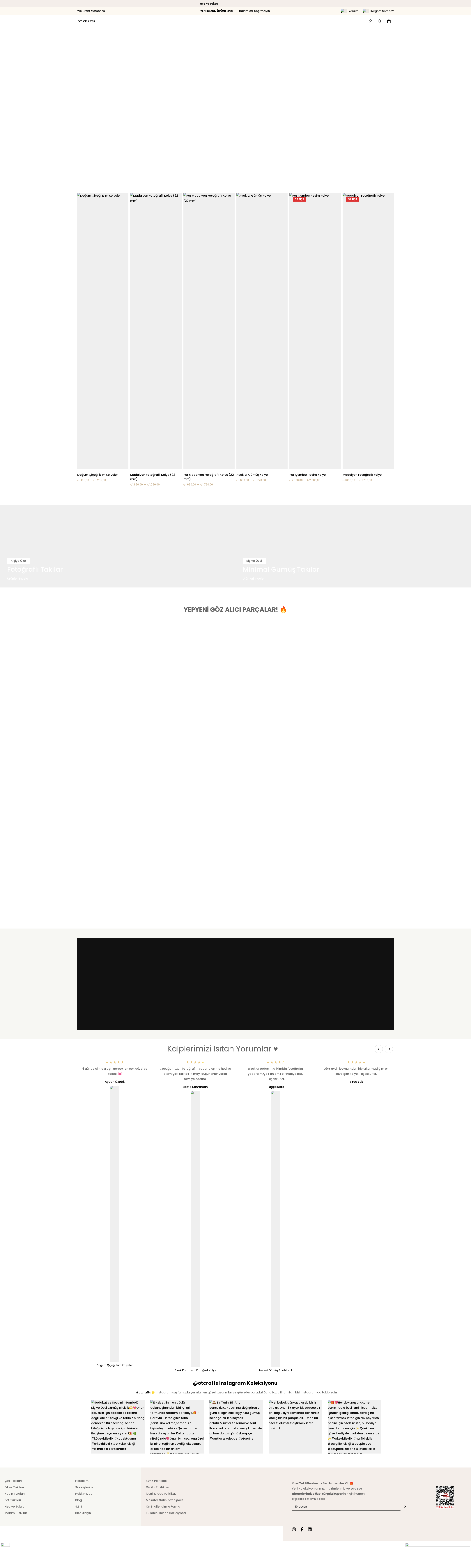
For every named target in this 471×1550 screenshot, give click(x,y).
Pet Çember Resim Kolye (307, 475)
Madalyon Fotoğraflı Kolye (362, 475)
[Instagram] (294, 1529)
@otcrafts (143, 1392)
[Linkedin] (310, 1529)
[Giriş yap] (370, 21)
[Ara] (379, 21)
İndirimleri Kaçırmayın (235, 11)
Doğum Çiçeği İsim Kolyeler (97, 475)
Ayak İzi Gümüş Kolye (252, 475)
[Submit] (405, 1506)
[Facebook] (302, 1529)
